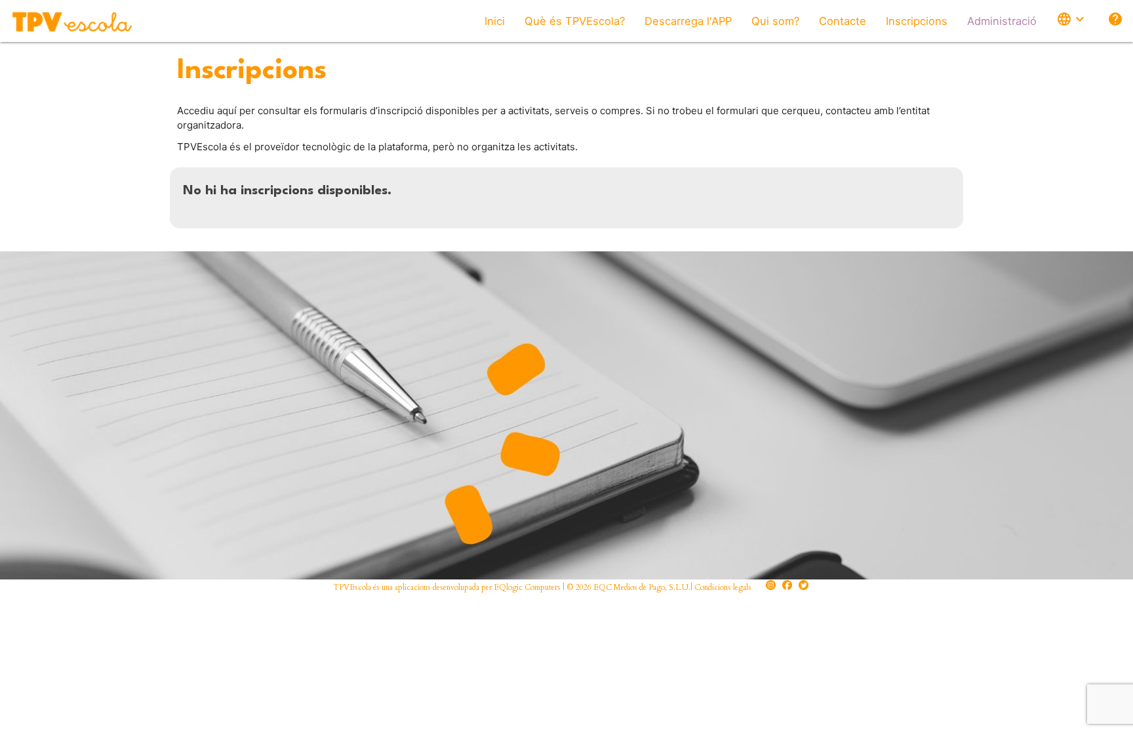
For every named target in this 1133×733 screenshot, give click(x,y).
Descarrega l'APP (688, 21)
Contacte (842, 21)
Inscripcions (916, 21)
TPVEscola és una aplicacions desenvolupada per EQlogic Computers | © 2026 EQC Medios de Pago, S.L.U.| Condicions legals (542, 587)
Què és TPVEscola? (575, 21)
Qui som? (775, 21)
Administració (1002, 21)
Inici (495, 21)
